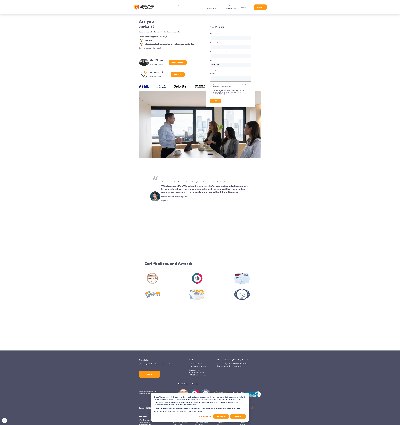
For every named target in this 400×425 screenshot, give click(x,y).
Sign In (149, 374)
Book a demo (177, 62)
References (233, 6)
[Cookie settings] (4, 420)
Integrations (216, 6)
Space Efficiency (144, 422)
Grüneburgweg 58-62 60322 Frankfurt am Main (197, 373)
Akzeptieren (221, 416)
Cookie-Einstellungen (204, 416)
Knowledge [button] (210, 8)
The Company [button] (230, 8)
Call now (177, 74)
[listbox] (245, 7)
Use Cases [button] (181, 6)
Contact (260, 7)
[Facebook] (252, 408)
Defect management (201, 422)
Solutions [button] (198, 6)
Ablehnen (238, 416)
